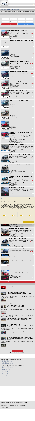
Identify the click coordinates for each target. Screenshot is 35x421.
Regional (21, 402)
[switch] (13, 215)
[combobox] (18, 19)
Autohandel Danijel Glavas (6, 377)
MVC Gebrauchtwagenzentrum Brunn (7, 367)
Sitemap (25, 405)
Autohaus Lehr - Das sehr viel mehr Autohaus (9, 379)
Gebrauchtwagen (8, 402)
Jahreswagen (18, 402)
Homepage (3, 405)
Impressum (7, 405)
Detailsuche (26, 24)
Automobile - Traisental (5, 375)
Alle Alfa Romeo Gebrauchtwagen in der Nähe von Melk (17, 281)
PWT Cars (3, 381)
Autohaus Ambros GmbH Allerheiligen (7, 363)
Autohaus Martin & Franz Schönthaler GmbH (8, 371)
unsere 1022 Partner (7, 203)
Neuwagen (13, 402)
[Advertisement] (17, 393)
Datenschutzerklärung (20, 405)
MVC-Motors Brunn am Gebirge (7, 361)
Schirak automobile (5, 373)
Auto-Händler (26, 402)
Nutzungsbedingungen (12, 405)
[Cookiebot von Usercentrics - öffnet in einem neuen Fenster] (30, 198)
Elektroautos (3, 402)
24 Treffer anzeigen (9, 24)
